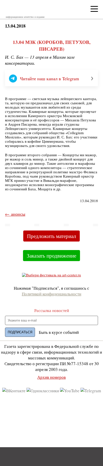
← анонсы (15, 214)
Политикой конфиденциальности (51, 294)
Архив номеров (51, 377)
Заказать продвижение (51, 255)
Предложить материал (51, 236)
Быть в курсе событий (59, 332)
